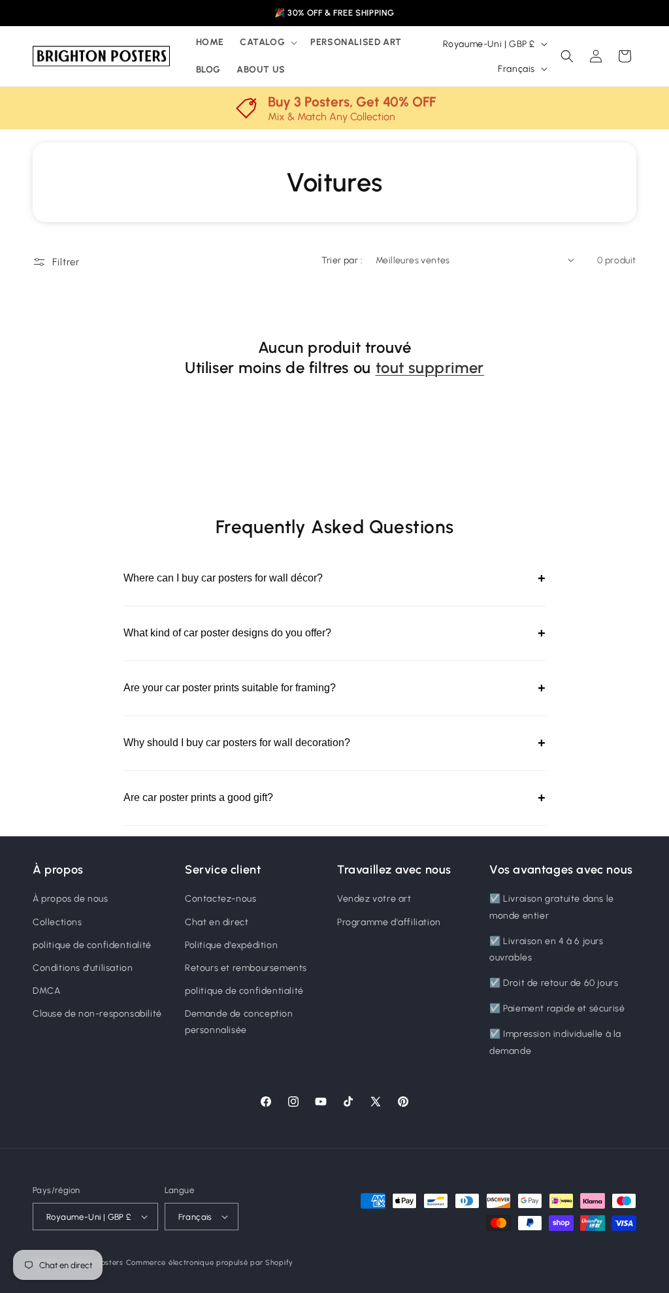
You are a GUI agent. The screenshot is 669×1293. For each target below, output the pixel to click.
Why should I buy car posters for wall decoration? (334, 743)
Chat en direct (216, 922)
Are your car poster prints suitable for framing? (334, 688)
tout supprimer (430, 367)
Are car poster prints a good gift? (334, 798)
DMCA (46, 990)
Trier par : (342, 260)
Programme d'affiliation (389, 922)
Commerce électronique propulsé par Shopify (209, 1262)
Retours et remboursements (246, 968)
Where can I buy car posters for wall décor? (334, 578)
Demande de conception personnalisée (239, 1022)
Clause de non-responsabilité (97, 1013)
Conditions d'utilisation (83, 968)
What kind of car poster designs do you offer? (334, 633)
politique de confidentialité (92, 945)
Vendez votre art (374, 898)
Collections (57, 922)
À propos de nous (70, 898)
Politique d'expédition (231, 945)
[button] (267, 42)
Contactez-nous (220, 898)
